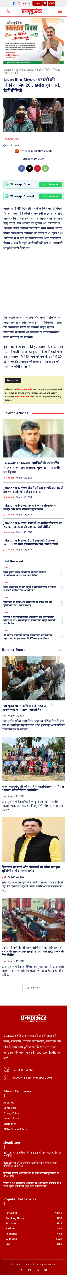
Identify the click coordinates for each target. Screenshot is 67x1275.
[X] (29, 168)
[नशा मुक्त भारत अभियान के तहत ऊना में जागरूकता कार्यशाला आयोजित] (33, 678)
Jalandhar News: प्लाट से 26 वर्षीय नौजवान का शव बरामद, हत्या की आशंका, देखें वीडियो (32, 525)
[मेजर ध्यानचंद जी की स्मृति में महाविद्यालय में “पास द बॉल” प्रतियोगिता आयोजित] (33, 759)
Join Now (52, 184)
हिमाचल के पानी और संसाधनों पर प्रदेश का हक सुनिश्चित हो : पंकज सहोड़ (27, 603)
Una (5, 567)
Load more (32, 987)
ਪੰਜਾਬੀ (51, 3)
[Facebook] (14, 3)
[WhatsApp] (45, 168)
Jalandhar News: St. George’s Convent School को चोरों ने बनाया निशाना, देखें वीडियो (30, 542)
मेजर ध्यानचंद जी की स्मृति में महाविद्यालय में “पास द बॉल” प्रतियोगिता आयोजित (29, 588)
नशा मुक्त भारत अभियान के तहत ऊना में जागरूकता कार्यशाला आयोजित (24, 573)
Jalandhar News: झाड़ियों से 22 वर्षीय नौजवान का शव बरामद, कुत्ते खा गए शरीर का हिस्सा (31, 467)
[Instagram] (19, 3)
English (37, 3)
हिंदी (45, 3)
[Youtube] (46, 1270)
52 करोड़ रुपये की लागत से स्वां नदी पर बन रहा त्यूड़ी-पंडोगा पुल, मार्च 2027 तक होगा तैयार (27, 636)
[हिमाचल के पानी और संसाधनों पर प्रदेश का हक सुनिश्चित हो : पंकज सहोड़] (33, 839)
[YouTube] (24, 3)
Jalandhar (8, 69)
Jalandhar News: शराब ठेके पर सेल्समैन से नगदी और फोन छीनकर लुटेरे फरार (30, 507)
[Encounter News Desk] (18, 151)
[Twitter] (29, 3)
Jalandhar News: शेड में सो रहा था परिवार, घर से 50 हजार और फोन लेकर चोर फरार (33, 490)
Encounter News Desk (38, 151)
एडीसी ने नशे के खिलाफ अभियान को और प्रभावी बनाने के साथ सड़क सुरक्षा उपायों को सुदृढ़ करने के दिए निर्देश (29, 620)
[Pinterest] (37, 168)
